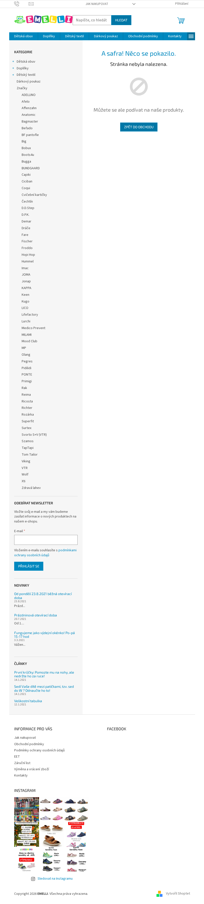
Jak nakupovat (97, 4)
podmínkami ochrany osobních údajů (45, 553)
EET (17, 756)
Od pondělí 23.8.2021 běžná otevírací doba (43, 596)
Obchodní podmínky (29, 744)
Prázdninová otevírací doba (35, 615)
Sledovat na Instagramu (55, 878)
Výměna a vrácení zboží (31, 769)
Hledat (121, 20)
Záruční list (22, 763)
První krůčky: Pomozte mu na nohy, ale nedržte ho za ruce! (44, 674)
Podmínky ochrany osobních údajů (39, 750)
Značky (22, 88)
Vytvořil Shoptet (178, 893)
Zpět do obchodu (138, 127)
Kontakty (21, 775)
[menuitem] (23, 36)
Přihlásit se (28, 566)
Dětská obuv (26, 61)
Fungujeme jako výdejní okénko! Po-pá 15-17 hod (44, 635)
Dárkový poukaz (29, 81)
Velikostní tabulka (28, 701)
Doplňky (23, 68)
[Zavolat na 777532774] (21, 3)
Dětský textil (26, 74)
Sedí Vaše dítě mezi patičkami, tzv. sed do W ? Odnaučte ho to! (44, 688)
